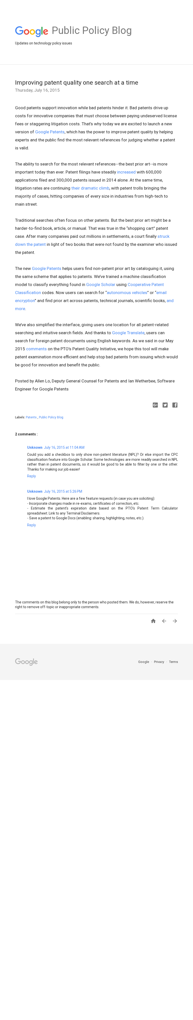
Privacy (159, 662)
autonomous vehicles (127, 292)
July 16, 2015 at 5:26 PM (63, 491)
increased (126, 172)
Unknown (34, 447)
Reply (31, 476)
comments (36, 348)
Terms (173, 662)
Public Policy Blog (51, 417)
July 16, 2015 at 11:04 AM (64, 447)
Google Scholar (100, 284)
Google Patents (50, 131)
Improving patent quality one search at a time (76, 82)
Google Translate (128, 332)
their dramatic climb (90, 188)
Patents (31, 417)
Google (144, 662)
